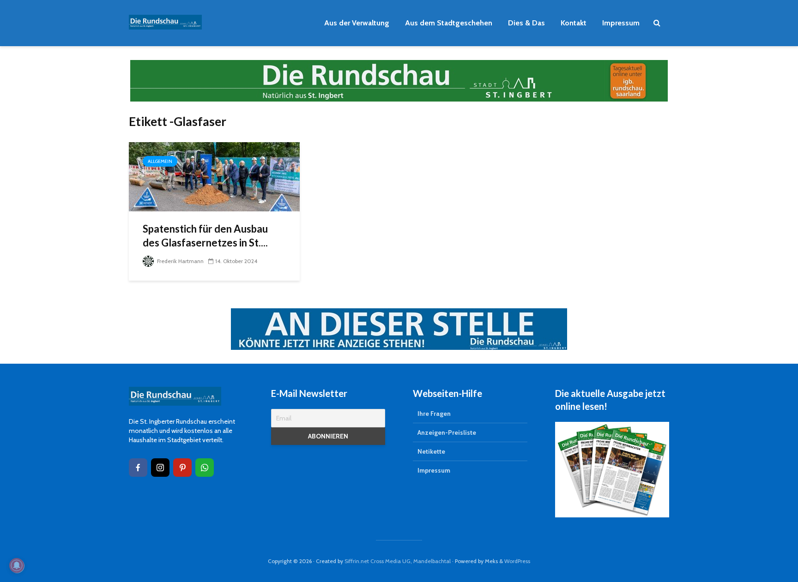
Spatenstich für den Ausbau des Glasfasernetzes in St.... (205, 235)
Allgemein (160, 161)
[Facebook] (138, 467)
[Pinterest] (182, 467)
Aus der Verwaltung (356, 22)
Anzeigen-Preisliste (446, 432)
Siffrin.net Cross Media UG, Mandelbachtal (398, 561)
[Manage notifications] (16, 565)
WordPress (517, 561)
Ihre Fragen (434, 413)
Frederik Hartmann (180, 261)
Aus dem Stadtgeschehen (448, 22)
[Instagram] (160, 467)
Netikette (431, 451)
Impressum (621, 22)
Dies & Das (526, 22)
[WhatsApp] (204, 467)
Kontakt (573, 22)
